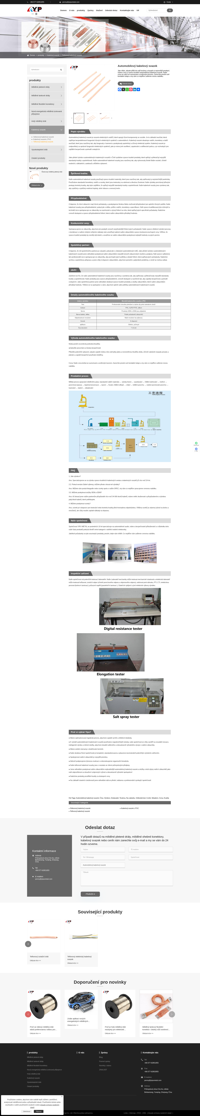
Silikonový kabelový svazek (43, 137)
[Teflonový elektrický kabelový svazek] (81, 936)
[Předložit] (170, 10)
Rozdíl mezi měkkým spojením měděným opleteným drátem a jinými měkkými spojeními (80, 1020)
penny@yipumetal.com (70, 2)
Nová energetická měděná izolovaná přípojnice (46, 112)
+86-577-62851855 (37, 2)
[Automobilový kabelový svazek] (78, 118)
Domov (32, 55)
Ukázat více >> (35, 960)
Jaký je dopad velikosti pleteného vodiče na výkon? (43, 1028)
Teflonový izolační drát (39, 957)
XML (144, 1113)
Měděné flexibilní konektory (42, 104)
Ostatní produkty (38, 158)
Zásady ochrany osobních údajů (160, 1113)
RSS (139, 1113)
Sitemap (132, 1113)
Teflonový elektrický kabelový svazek (79, 958)
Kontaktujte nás (150, 1053)
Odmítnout (26, 1111)
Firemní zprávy (104, 1061)
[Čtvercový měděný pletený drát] (34, 176)
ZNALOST (103, 1070)
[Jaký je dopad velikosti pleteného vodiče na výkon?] (43, 1006)
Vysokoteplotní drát (39, 150)
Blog (101, 1057)
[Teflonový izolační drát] (43, 936)
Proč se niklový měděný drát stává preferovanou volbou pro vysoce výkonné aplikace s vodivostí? (117, 1028)
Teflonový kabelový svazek (72, 55)
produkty (41, 55)
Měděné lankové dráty (40, 96)
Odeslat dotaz (127, 83)
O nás (81, 1053)
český (168, 2)
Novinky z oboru (105, 1065)
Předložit (90, 894)
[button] (28, 944)
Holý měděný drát (38, 121)
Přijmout (38, 1111)
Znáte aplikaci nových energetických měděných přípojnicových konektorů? (153, 1020)
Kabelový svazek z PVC (42, 139)
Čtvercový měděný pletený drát (52, 172)
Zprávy (104, 1053)
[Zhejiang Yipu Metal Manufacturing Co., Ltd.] (34, 10)
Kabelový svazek (53, 55)
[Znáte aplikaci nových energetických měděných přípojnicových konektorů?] (156, 1002)
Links (126, 1113)
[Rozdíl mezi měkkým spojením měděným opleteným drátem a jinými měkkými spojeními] (81, 1002)
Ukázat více (36, 185)
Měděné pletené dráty (40, 87)
